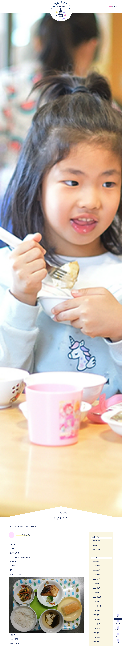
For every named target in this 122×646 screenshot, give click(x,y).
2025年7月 (96, 619)
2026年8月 (96, 561)
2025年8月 (96, 615)
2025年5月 (96, 628)
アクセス (118, 630)
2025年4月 (96, 633)
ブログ (118, 642)
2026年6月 (96, 570)
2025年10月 (97, 606)
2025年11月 (97, 601)
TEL (118, 617)
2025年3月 (96, 637)
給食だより (20, 526)
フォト (118, 636)
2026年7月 (96, 566)
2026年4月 (96, 579)
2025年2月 (96, 642)
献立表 (95, 545)
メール (118, 623)
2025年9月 (96, 610)
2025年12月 (97, 597)
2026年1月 (96, 592)
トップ (12, 526)
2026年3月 (96, 583)
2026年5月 (96, 574)
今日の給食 (96, 550)
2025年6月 (96, 624)
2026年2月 (96, 588)
